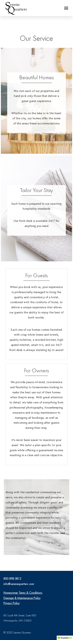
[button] (66, 8)
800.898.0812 (12, 578)
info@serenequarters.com (19, 584)
